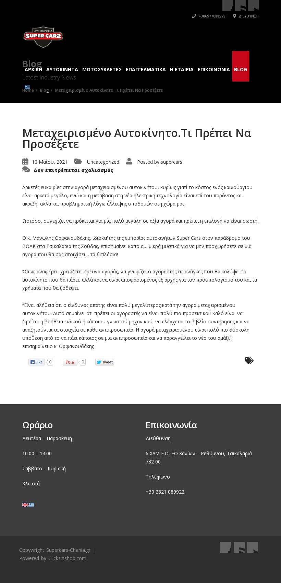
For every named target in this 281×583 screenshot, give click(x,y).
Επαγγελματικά (146, 69)
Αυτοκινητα (62, 69)
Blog (240, 69)
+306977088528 (211, 16)
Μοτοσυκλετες (102, 69)
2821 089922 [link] (170, 491)
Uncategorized (103, 162)
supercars (171, 162)
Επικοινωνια (214, 69)
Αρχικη (33, 69)
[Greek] (28, 84)
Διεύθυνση (248, 16)
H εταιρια (182, 69)
